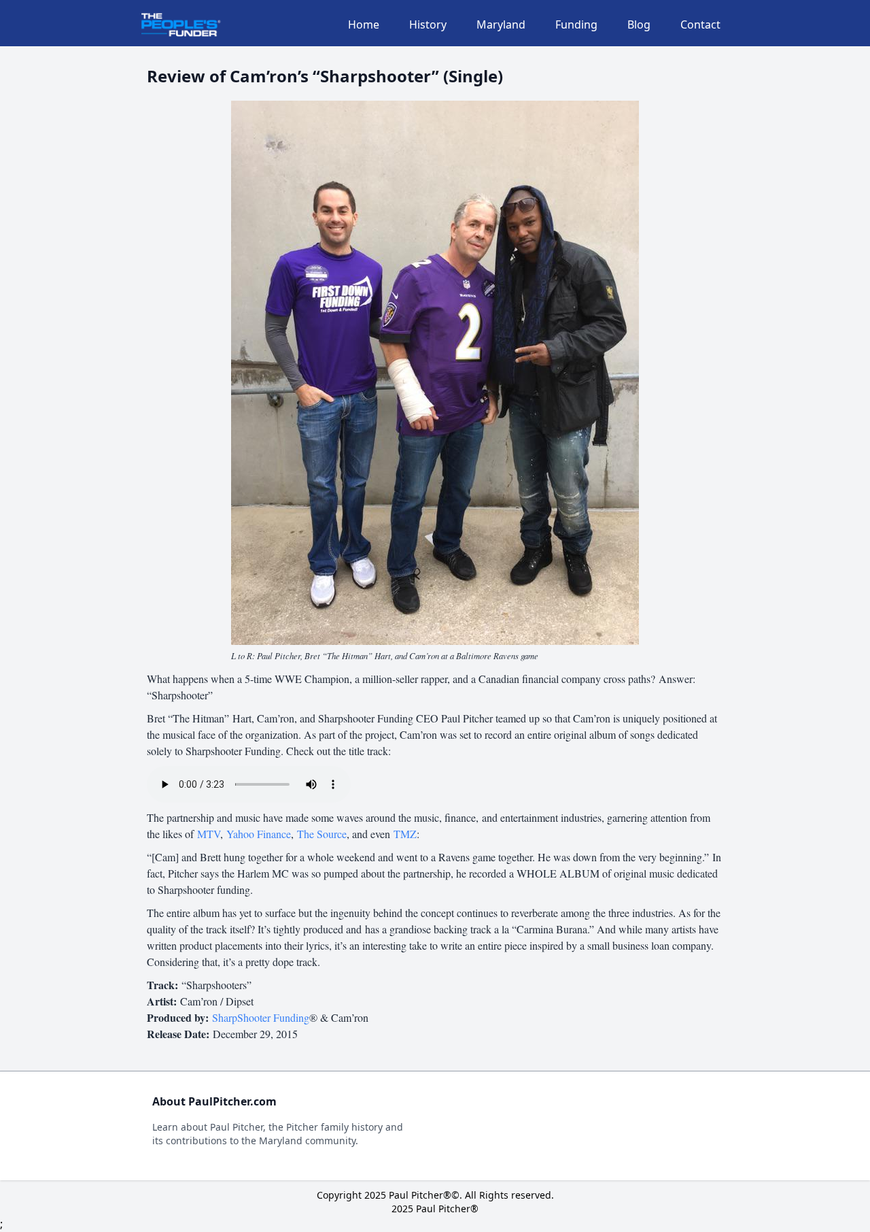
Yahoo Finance (258, 834)
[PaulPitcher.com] (181, 25)
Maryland (500, 24)
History (428, 24)
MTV (208, 834)
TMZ (405, 834)
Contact (700, 24)
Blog (638, 24)
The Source (322, 834)
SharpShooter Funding (260, 1017)
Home (363, 24)
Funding (576, 24)
